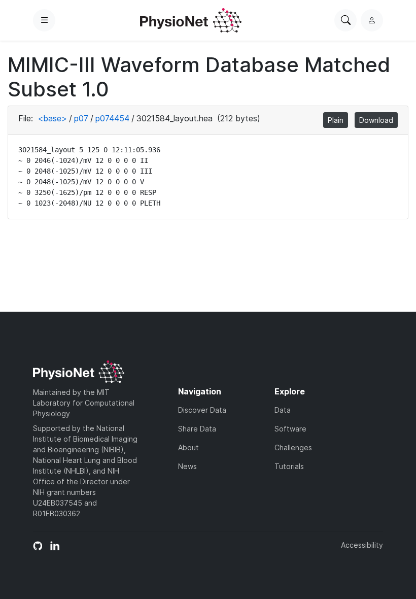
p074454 (112, 118)
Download (376, 120)
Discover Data (202, 410)
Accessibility (362, 545)
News (187, 466)
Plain (335, 120)
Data (282, 410)
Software (290, 428)
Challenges (293, 447)
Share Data (197, 428)
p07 (81, 118)
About (188, 447)
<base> (52, 118)
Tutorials (289, 466)
